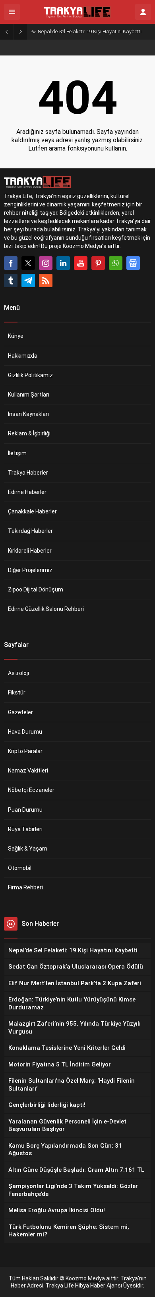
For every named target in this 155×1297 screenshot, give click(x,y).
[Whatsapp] (115, 263)
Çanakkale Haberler (32, 511)
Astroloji (18, 673)
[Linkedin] (63, 263)
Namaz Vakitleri (28, 770)
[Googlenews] (133, 263)
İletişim (17, 453)
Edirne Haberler (27, 492)
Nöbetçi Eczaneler (31, 790)
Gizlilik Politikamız (30, 375)
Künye (15, 336)
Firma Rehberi (25, 887)
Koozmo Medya (85, 1278)
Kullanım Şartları (28, 394)
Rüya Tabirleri (25, 829)
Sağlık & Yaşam (27, 848)
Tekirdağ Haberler (30, 531)
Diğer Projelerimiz (30, 570)
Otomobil (19, 868)
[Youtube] (80, 263)
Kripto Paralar (25, 751)
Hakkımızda (22, 356)
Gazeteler (20, 712)
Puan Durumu (25, 810)
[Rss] (45, 280)
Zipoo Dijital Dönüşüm (35, 589)
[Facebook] (10, 263)
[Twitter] (28, 263)
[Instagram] (45, 263)
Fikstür (16, 692)
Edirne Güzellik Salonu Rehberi (46, 609)
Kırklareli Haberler (30, 550)
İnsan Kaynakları (28, 414)
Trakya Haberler (28, 472)
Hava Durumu (25, 732)
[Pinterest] (98, 263)
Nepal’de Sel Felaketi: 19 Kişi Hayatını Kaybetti (89, 31)
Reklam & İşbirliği (29, 433)
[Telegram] (28, 280)
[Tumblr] (10, 280)
